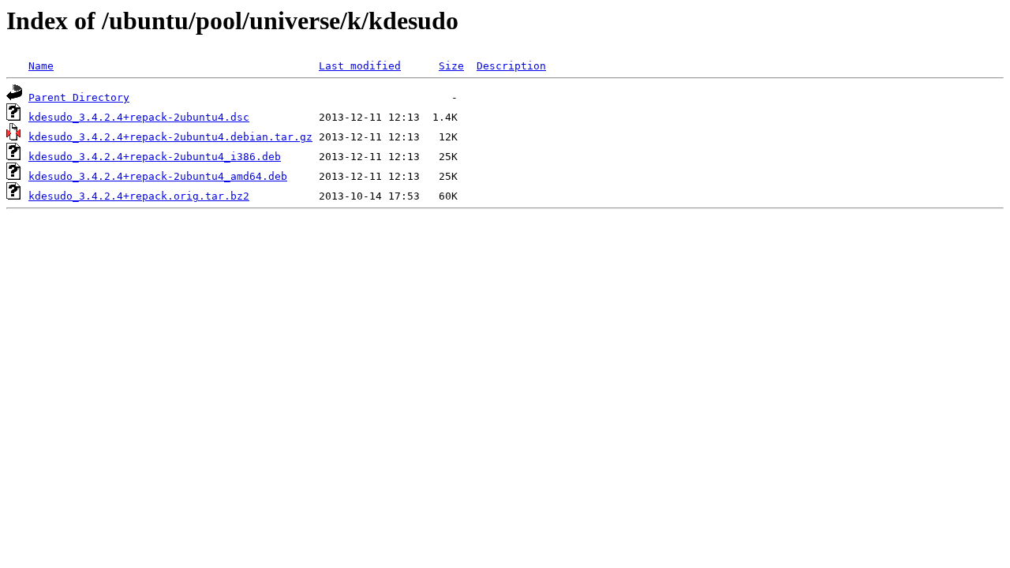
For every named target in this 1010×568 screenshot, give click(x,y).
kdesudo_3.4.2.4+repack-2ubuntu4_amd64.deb (157, 176)
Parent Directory (78, 97)
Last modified (360, 66)
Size (451, 66)
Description (511, 66)
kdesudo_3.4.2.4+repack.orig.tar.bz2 (138, 196)
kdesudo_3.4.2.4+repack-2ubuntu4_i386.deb (154, 157)
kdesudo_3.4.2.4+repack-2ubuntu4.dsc (138, 117)
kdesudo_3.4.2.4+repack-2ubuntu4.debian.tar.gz (170, 137)
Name (41, 66)
